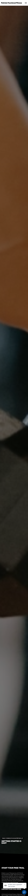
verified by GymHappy (16, 893)
